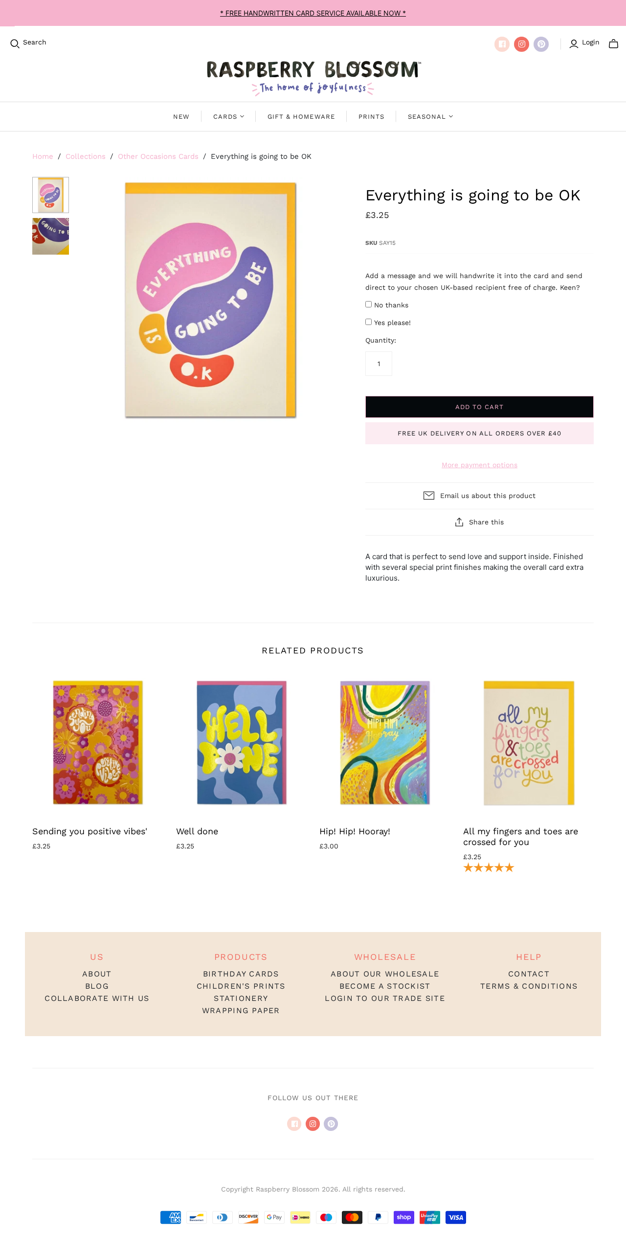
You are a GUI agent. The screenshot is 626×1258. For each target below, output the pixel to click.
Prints (371, 116)
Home (42, 156)
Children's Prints (241, 986)
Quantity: (380, 340)
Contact (529, 973)
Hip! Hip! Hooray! (354, 831)
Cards (225, 116)
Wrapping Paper (241, 1010)
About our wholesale (385, 973)
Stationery (241, 998)
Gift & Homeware (301, 116)
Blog (97, 986)
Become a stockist (385, 986)
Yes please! (392, 322)
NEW (181, 116)
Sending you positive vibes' (89, 831)
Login (591, 42)
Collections (86, 156)
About (97, 973)
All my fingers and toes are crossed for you (520, 836)
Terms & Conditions (529, 986)
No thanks (391, 305)
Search (34, 42)
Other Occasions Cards (158, 156)
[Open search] (15, 44)
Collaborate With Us (97, 998)
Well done (197, 831)
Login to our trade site (385, 998)
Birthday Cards (241, 973)
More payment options (479, 465)
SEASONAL (427, 116)
